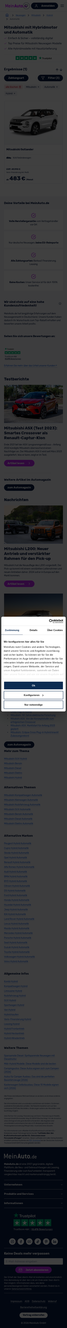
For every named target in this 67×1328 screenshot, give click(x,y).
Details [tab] (34, 630)
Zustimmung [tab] (12, 630)
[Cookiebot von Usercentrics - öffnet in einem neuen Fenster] (49, 621)
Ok (33, 685)
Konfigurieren (32, 695)
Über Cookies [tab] (55, 630)
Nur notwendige (33, 704)
